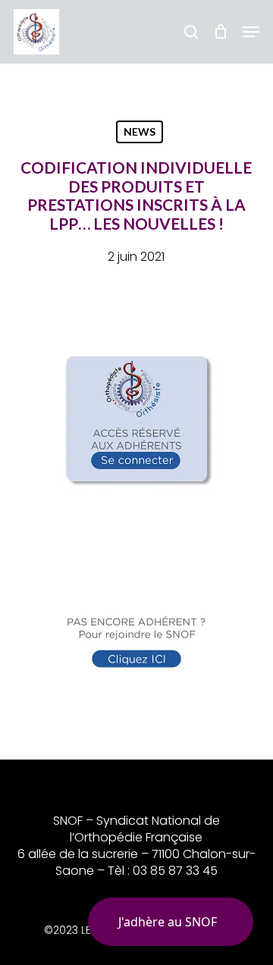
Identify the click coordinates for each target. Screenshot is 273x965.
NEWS (139, 131)
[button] (251, 31)
